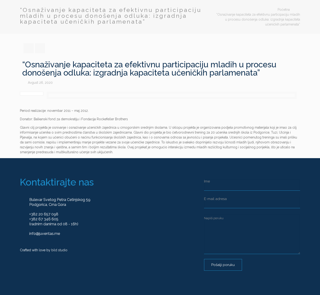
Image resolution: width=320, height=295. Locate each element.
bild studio (59, 250)
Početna (284, 9)
